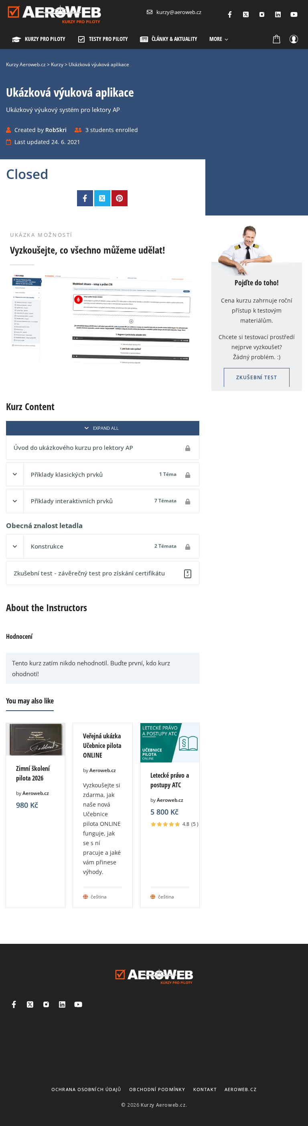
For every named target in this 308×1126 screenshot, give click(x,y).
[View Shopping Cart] (276, 39)
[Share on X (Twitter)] (102, 198)
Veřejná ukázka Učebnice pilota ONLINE (102, 746)
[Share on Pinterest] (119, 198)
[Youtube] (294, 14)
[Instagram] (262, 14)
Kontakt (205, 1089)
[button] (218, 39)
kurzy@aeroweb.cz (178, 12)
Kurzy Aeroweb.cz (163, 1105)
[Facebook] (230, 14)
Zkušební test (256, 377)
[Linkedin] (278, 14)
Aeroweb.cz (35, 793)
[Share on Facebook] (85, 198)
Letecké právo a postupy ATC (169, 780)
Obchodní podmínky (157, 1089)
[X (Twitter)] (246, 14)
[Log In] (293, 39)
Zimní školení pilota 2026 (33, 773)
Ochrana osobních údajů (86, 1089)
